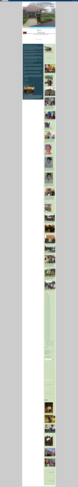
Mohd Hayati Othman (42, 31)
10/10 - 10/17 (47, 304)
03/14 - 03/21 (47, 331)
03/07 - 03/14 (47, 332)
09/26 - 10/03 (47, 306)
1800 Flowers (46, 400)
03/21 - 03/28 (47, 330)
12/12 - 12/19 (47, 297)
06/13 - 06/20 (47, 320)
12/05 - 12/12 (47, 298)
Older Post (41, 82)
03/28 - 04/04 (47, 329)
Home (33, 82)
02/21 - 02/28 (47, 334)
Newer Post (25, 82)
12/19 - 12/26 (47, 296)
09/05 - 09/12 (47, 309)
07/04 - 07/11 (47, 317)
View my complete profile (39, 35)
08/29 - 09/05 (47, 310)
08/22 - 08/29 (47, 311)
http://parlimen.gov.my (47, 353)
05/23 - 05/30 (47, 323)
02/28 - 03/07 (47, 333)
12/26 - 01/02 (47, 295)
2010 (46, 294)
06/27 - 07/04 (47, 318)
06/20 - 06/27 (47, 319)
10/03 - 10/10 (47, 305)
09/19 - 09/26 (47, 307)
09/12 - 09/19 (47, 308)
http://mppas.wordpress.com (48, 352)
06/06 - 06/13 (47, 321)
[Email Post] (26, 77)
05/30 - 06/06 (47, 322)
